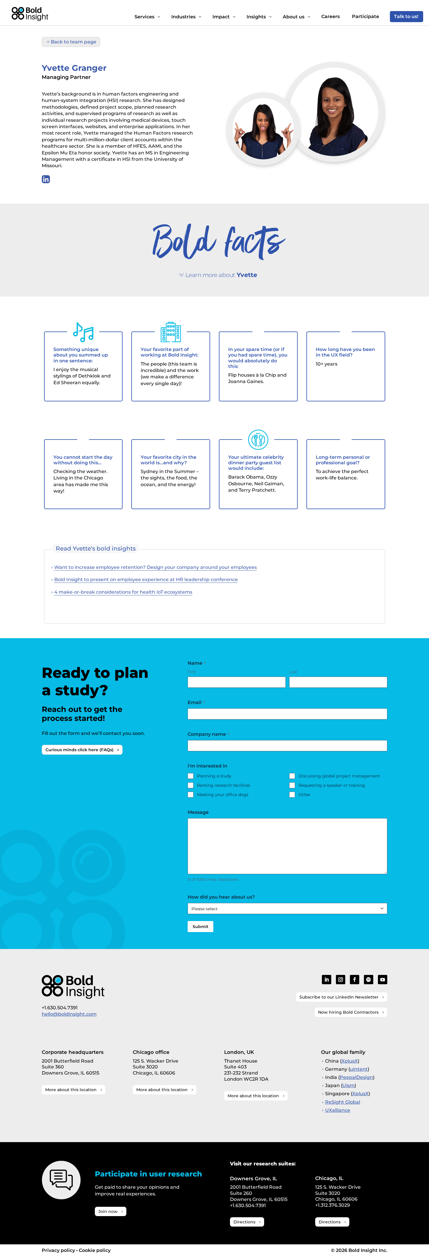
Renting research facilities (223, 785)
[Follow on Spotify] (368, 979)
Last (293, 671)
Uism (348, 1085)
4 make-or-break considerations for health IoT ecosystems (123, 592)
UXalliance (337, 1110)
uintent (359, 1069)
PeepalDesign (356, 1077)
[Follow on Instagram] (340, 979)
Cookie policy (95, 1250)
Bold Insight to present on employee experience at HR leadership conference (146, 579)
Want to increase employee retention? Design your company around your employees (155, 567)
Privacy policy (58, 1250)
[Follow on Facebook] (354, 979)
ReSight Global (342, 1102)
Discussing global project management (339, 776)
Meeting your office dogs (222, 794)
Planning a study (214, 776)
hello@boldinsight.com (69, 1014)
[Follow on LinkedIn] (326, 979)
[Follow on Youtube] (382, 979)
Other (305, 794)
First (192, 671)
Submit (200, 926)
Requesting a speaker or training (332, 785)
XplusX (349, 1061)
